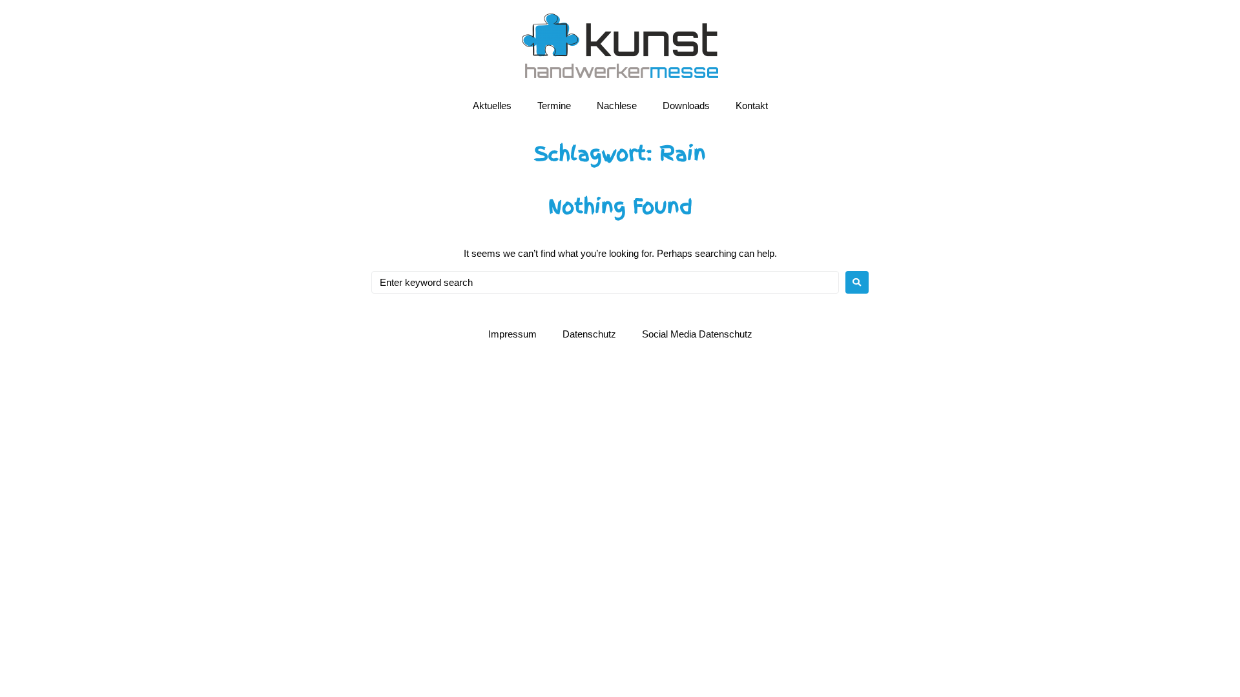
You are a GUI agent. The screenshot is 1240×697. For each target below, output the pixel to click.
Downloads (686, 105)
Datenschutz (589, 333)
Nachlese (617, 105)
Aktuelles (492, 105)
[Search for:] (605, 282)
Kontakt (752, 105)
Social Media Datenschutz (697, 333)
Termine (554, 105)
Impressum (512, 333)
